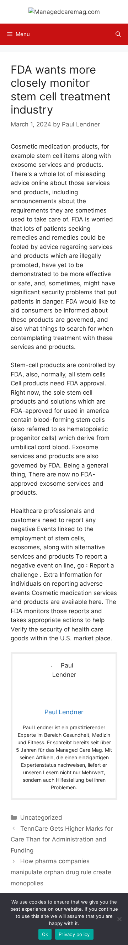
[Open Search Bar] (118, 34)
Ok (45, 934)
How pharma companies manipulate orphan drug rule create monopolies (61, 872)
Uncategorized (41, 817)
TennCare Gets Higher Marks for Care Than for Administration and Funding (62, 839)
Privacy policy (74, 934)
